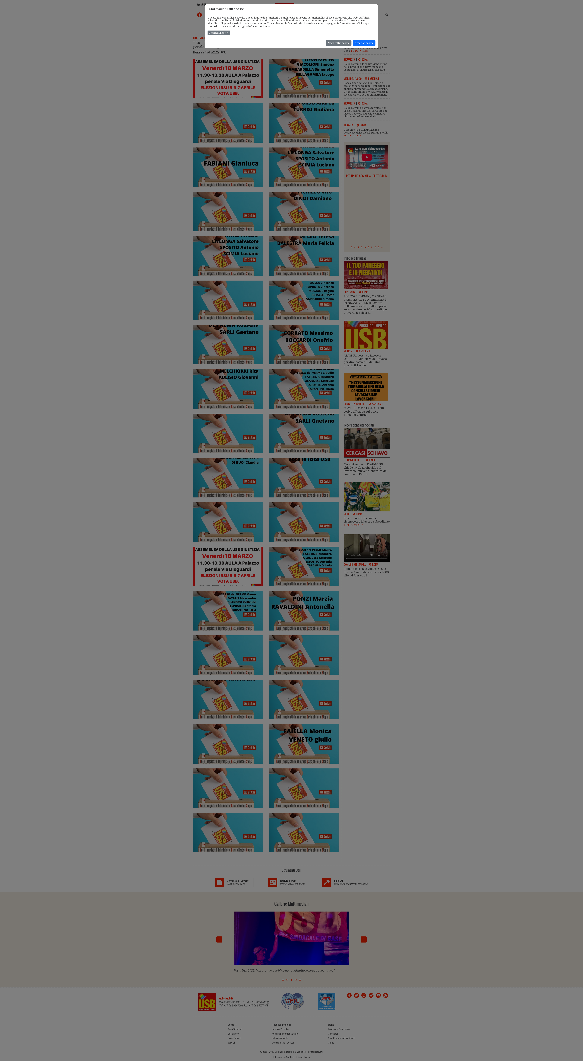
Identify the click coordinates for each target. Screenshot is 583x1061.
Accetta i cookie (364, 43)
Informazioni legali (259, 26)
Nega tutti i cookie (338, 43)
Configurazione (217, 33)
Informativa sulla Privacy (352, 23)
